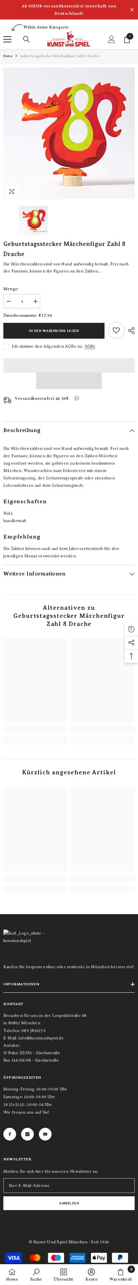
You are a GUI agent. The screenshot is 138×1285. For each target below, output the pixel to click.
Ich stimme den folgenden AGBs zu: (47, 346)
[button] (69, 380)
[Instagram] (27, 1134)
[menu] (7, 39)
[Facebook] (9, 1134)
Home (7, 56)
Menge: (10, 289)
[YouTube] (45, 1134)
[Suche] (26, 39)
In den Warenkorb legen (54, 331)
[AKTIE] (130, 331)
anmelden (69, 1203)
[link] (116, 330)
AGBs (90, 346)
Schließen (132, 9)
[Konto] (111, 39)
